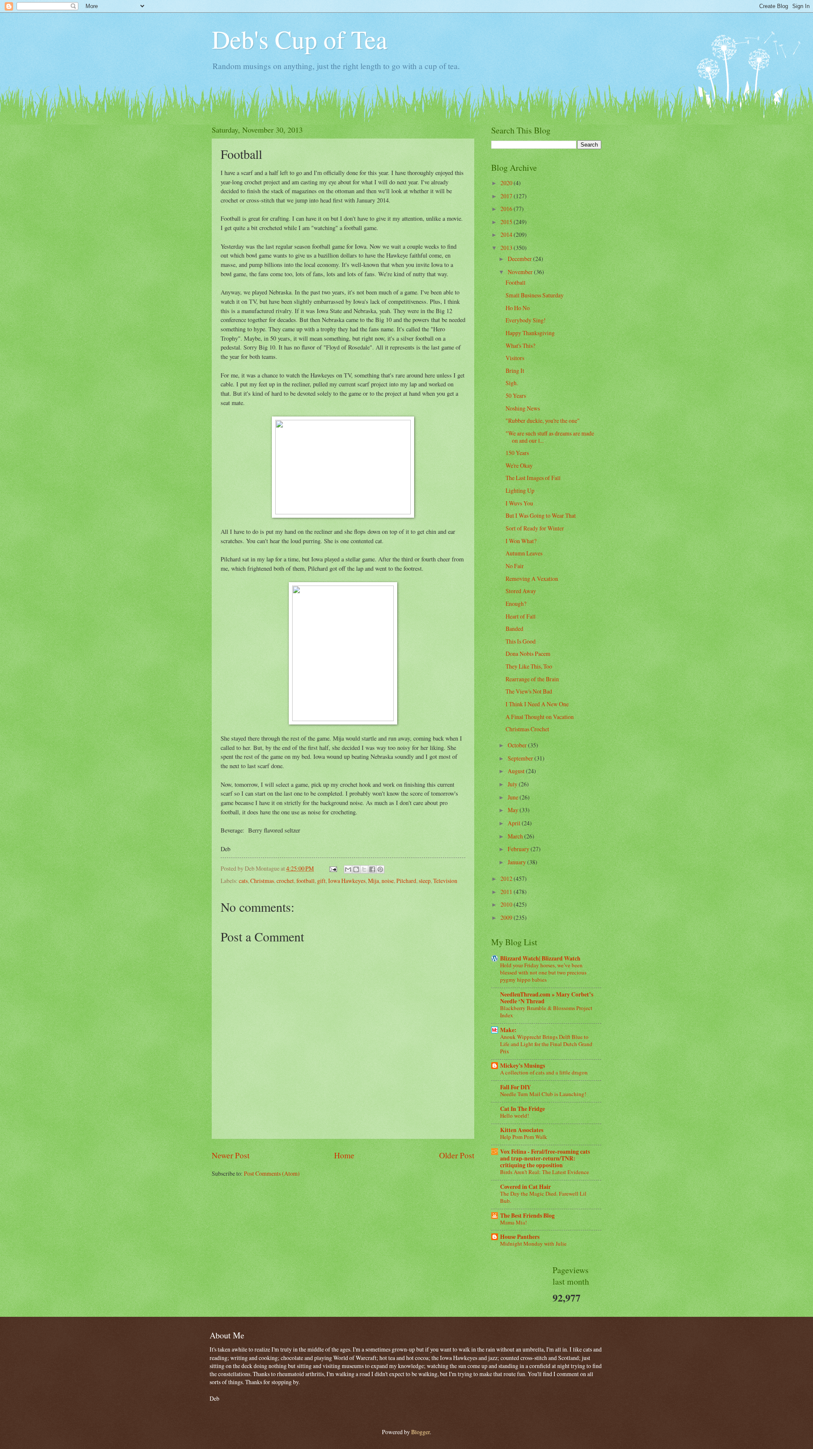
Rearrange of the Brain (532, 679)
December (520, 259)
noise (388, 881)
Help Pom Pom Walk (523, 1137)
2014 (507, 234)
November (521, 272)
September (521, 758)
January (517, 862)
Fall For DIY (515, 1087)
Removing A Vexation (532, 579)
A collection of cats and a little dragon (544, 1072)
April (515, 823)
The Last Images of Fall (533, 478)
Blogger (420, 1432)
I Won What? (521, 541)
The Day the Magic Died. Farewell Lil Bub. (543, 1197)
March (516, 836)
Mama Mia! (513, 1222)
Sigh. (512, 383)
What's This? (520, 345)
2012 (507, 878)
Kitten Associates (521, 1130)
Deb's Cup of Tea (299, 39)
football (305, 881)
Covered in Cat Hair (525, 1187)
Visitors (515, 358)
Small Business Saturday (535, 295)
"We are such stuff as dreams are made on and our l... (550, 436)
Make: (508, 1030)
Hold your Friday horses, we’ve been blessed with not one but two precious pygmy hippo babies (543, 972)
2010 (507, 904)
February (519, 849)
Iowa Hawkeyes (346, 881)
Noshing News (523, 408)
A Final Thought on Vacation (540, 717)
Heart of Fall (521, 616)
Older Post (456, 1155)
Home (344, 1155)
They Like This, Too (529, 666)
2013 (507, 248)
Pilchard (406, 881)
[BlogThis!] (356, 869)
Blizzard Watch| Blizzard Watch (540, 958)
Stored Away (521, 591)
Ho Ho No (518, 308)
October (518, 745)
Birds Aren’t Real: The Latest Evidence (544, 1172)
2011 (507, 892)
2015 (507, 222)
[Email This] (348, 869)
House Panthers (519, 1236)
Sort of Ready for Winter (535, 528)
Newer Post (230, 1155)
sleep (425, 881)
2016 (507, 209)
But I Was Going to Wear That (541, 515)
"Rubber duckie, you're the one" (543, 420)
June (514, 797)
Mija (373, 881)
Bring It (515, 370)
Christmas (262, 881)
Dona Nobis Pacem (528, 654)
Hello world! (514, 1115)
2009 (507, 917)
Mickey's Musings (522, 1065)
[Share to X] (364, 869)
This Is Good (521, 641)
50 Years (516, 395)
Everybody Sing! (526, 320)
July (513, 784)
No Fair (515, 566)
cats (243, 881)
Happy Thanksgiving (530, 333)
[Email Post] (333, 868)
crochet (285, 881)
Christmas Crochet (527, 729)
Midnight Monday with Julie (533, 1243)
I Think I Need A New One (537, 704)
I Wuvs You (519, 503)
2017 (507, 196)
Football (515, 282)
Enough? (516, 604)
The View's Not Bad (529, 691)
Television (445, 881)
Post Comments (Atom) (272, 1173)
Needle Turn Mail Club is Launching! (543, 1094)
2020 (507, 183)
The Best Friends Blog (527, 1215)
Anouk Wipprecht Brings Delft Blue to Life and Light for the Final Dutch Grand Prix (546, 1044)
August (517, 771)
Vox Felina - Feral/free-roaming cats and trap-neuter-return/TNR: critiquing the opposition (545, 1158)
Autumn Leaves (524, 553)
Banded (514, 629)
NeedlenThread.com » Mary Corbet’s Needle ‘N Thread (546, 997)
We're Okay (519, 465)
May (514, 810)
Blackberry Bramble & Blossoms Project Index (546, 1011)
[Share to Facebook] (372, 869)
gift (321, 881)
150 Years (517, 453)
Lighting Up (520, 490)
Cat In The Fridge (522, 1109)
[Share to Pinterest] (380, 869)
